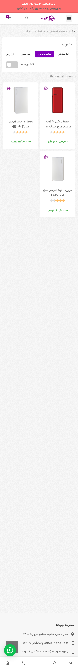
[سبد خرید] (23, 663)
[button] (69, 18)
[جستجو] (54, 663)
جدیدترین (63, 54)
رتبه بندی (26, 54)
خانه (74, 31)
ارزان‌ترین (8, 54)
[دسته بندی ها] (39, 663)
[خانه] (70, 663)
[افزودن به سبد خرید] (47, 138)
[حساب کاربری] (27, 18)
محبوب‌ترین (44, 54)
